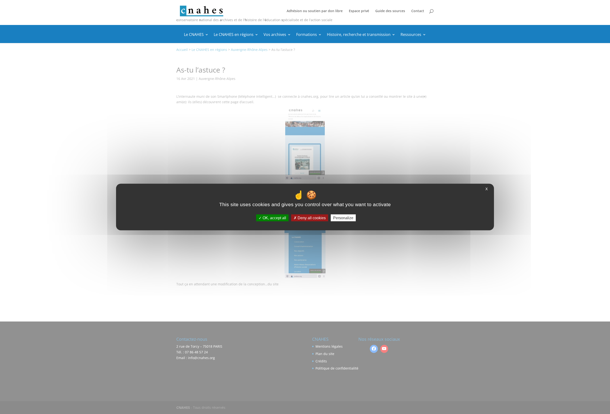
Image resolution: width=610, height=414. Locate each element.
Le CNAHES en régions (234, 35)
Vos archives (275, 35)
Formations (306, 35)
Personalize (343, 218)
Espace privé (359, 11)
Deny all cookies (311, 218)
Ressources (411, 35)
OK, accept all (274, 218)
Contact (417, 11)
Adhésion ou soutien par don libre (315, 11)
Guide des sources (390, 11)
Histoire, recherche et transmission (359, 35)
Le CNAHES (194, 35)
